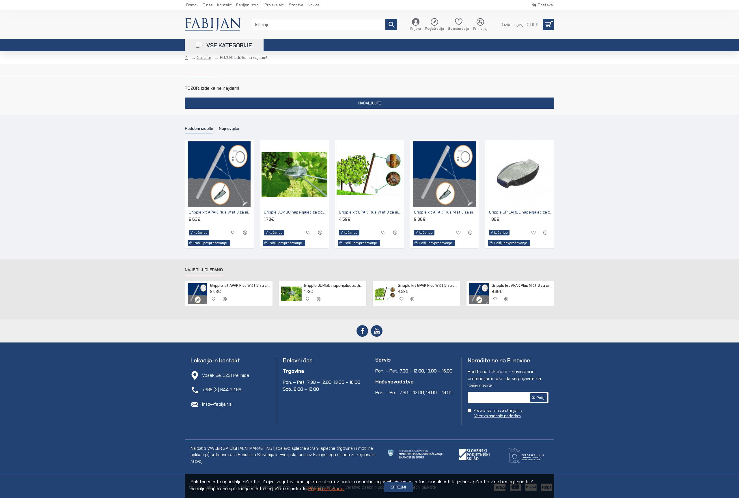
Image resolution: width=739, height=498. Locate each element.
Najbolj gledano (204, 269)
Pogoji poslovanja (326, 489)
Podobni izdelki (199, 128)
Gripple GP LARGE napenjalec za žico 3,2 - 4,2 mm (521, 212)
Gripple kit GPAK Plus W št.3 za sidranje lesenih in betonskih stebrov (370, 212)
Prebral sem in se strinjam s (497, 413)
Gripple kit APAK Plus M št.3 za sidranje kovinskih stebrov (445, 212)
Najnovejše (229, 128)
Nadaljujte (369, 103)
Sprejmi (398, 487)
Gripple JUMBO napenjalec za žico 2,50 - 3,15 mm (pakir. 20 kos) (295, 212)
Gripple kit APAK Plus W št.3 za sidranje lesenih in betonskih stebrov (220, 212)
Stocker (204, 57)
